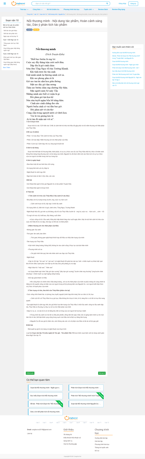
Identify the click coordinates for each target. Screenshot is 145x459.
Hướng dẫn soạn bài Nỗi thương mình (123, 52)
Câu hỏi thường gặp (70, 444)
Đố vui (97, 451)
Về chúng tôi (68, 434)
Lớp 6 (64, 422)
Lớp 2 (37, 422)
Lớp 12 (107, 422)
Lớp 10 (92, 422)
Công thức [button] (37, 9)
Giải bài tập (99, 441)
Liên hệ (29, 433)
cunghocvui (18, 4)
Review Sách (103, 9)
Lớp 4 (51, 422)
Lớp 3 (44, 422)
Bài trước (31, 373)
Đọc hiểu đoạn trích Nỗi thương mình (123, 71)
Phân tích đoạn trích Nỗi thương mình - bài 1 (125, 68)
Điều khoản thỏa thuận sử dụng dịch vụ (72, 439)
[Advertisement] (12, 99)
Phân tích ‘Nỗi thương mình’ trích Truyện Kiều (126, 74)
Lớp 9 (84, 422)
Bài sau (101, 373)
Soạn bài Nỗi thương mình (120, 61)
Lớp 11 (99, 422)
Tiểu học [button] (23, 9)
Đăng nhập (122, 3)
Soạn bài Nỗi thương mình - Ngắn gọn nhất (125, 64)
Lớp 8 (78, 422)
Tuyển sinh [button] (88, 9)
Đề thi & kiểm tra (53, 9)
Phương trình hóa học (71, 9)
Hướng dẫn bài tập (101, 438)
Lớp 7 (71, 422)
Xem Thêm (6, 67)
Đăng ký (133, 4)
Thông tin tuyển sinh (101, 447)
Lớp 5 (58, 422)
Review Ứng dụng (118, 9)
